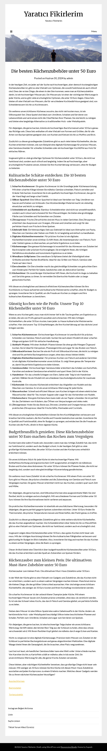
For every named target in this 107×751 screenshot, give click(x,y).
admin (70, 78)
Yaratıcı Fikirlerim (53, 14)
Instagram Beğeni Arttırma (20, 708)
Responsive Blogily (69, 747)
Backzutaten (15, 687)
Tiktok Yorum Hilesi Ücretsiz (21, 727)
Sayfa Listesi (14, 721)
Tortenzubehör (16, 694)
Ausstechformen (17, 681)
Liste (10, 714)
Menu (94, 31)
